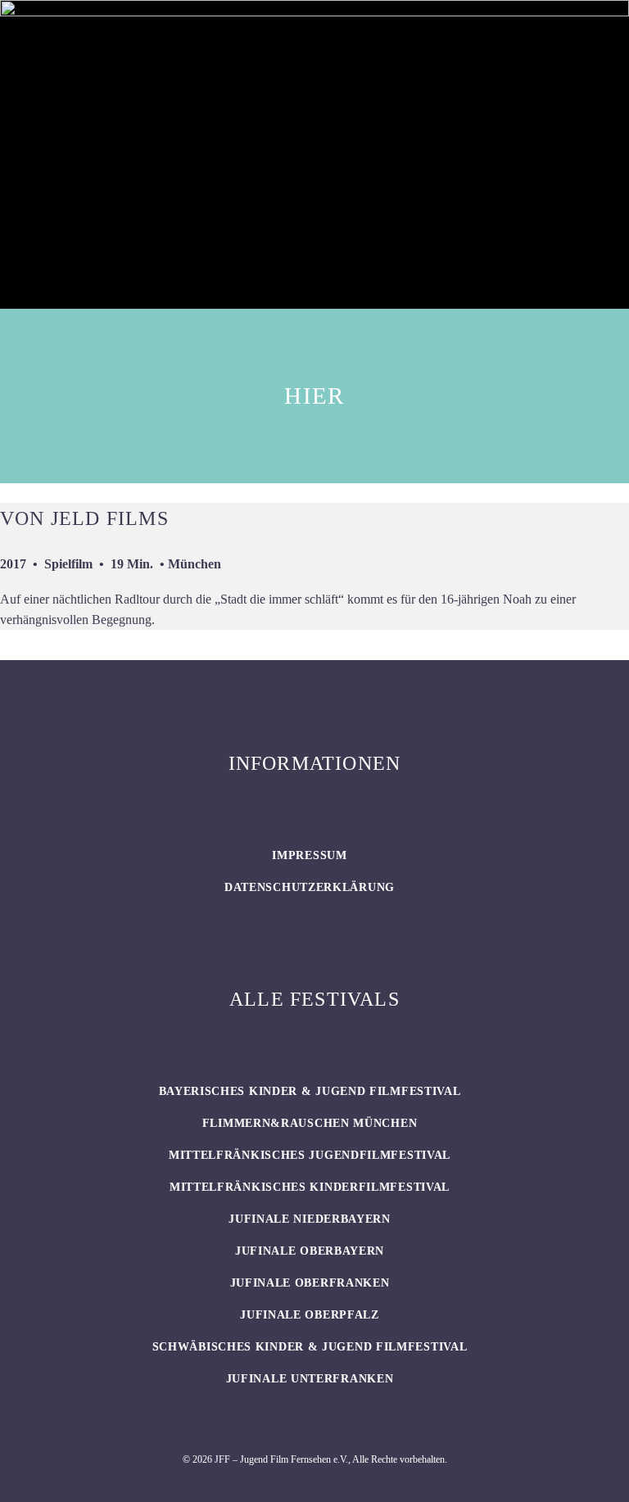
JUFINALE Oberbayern (309, 1251)
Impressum (309, 855)
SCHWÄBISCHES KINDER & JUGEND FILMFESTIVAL (310, 1347)
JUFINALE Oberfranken (310, 1283)
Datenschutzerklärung (309, 887)
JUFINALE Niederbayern (310, 1219)
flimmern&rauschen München (310, 1123)
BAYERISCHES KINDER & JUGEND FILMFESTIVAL (310, 1091)
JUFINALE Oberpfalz (309, 1315)
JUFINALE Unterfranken (310, 1379)
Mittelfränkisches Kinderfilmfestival (310, 1187)
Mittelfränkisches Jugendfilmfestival (309, 1155)
